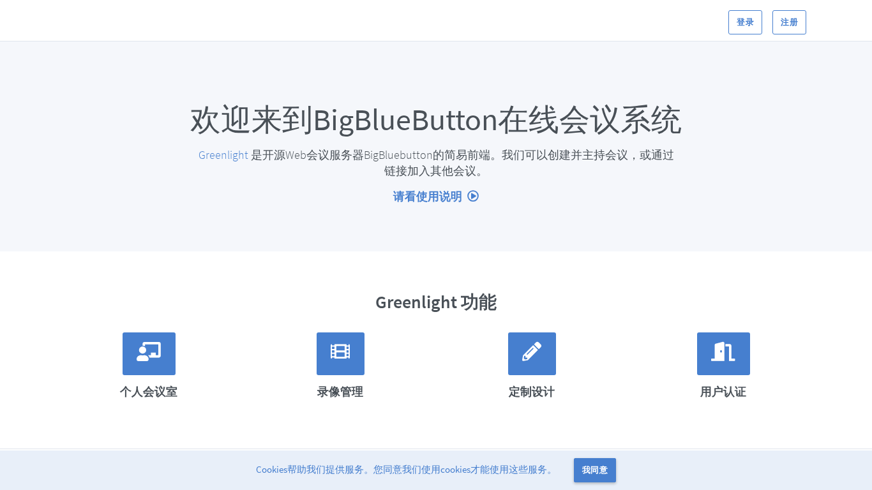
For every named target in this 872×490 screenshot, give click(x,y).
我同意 (595, 469)
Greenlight (223, 154)
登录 (745, 22)
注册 (789, 22)
